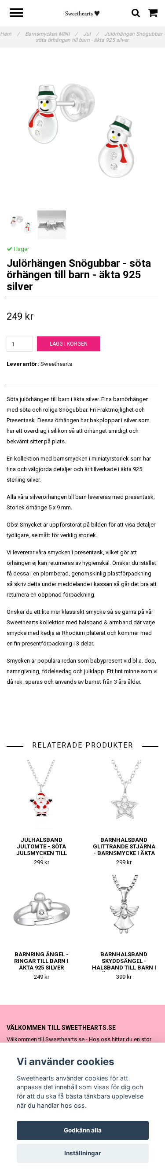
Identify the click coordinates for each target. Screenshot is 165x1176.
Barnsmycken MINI (51, 34)
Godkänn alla (83, 1130)
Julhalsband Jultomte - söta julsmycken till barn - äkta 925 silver (41, 853)
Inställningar (82, 1153)
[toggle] (21, 14)
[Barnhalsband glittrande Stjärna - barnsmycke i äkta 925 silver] (124, 795)
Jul (91, 34)
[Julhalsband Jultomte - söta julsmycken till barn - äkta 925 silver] (42, 795)
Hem (9, 34)
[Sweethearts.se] (82, 13)
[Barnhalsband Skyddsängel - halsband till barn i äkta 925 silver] (124, 910)
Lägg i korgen (69, 344)
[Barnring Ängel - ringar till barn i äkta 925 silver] (42, 910)
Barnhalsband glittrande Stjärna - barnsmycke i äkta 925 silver (124, 850)
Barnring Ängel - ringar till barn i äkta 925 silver (41, 961)
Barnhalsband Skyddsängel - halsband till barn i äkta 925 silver (124, 964)
